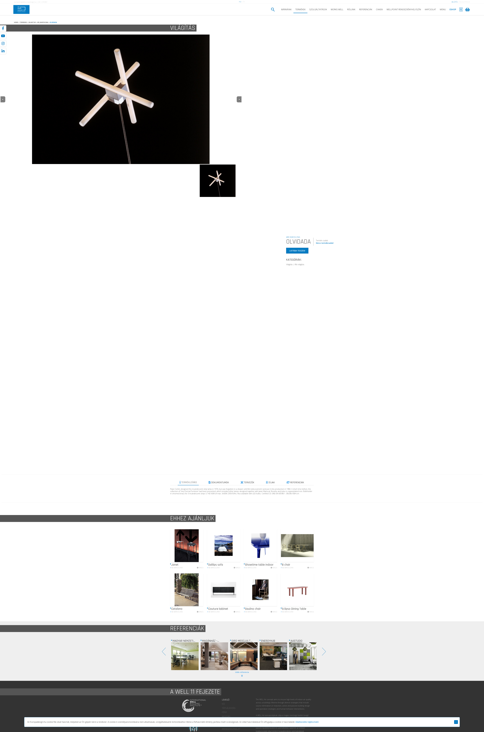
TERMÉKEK (300, 9)
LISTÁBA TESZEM (297, 250)
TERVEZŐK (248, 482)
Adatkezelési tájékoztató (307, 722)
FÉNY (224, 712)
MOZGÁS (226, 716)
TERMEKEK (23, 22)
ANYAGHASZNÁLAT (231, 729)
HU (240, 2)
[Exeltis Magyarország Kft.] (303, 656)
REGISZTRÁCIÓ (464, 2)
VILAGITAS (32, 22)
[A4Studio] (244, 656)
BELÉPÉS (455, 2)
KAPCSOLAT (430, 9)
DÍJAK (271, 482)
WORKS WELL (337, 9)
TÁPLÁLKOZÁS (228, 708)
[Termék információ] (194, 546)
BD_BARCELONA (42, 22)
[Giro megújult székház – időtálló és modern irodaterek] (185, 656)
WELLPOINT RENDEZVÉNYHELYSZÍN (404, 9)
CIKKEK (379, 9)
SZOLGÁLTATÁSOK (318, 9)
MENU (443, 9)
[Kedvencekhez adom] (199, 546)
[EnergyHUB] (214, 656)
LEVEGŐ (225, 699)
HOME (16, 22)
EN (244, 2)
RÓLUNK (351, 9)
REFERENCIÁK (365, 9)
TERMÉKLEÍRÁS (189, 482)
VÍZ (223, 703)
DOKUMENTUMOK (219, 482)
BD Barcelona (176, 568)
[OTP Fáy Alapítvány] (273, 656)
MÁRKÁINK (286, 9)
